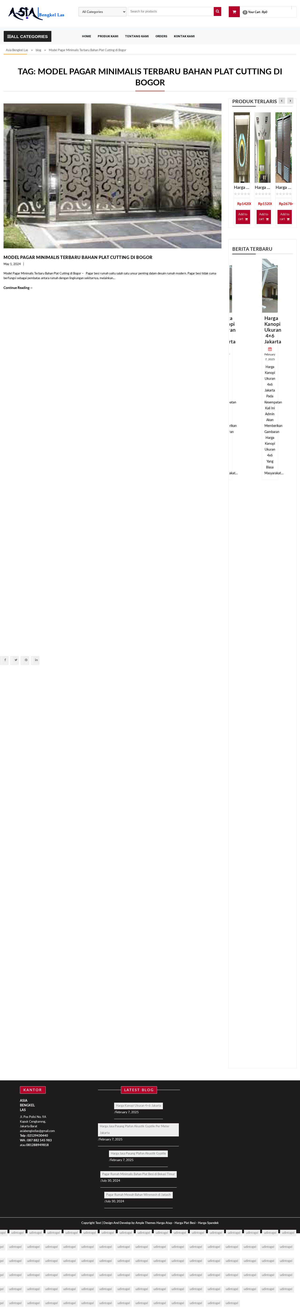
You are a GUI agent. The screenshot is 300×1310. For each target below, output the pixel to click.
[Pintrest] (26, 660)
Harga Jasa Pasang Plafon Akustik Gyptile (138, 1153)
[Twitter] (16, 660)
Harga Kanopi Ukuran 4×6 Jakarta (265, 330)
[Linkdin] (36, 660)
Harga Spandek (208, 1223)
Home (86, 36)
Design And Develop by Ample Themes (129, 1223)
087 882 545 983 (39, 1140)
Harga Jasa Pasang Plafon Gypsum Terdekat (242, 188)
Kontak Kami (184, 36)
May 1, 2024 (12, 264)
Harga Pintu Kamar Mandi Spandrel (283, 188)
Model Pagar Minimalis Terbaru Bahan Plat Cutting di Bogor (78, 258)
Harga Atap (164, 1223)
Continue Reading (18, 288)
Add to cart (242, 217)
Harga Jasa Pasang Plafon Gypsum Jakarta (262, 188)
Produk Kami (108, 36)
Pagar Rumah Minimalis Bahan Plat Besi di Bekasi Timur (138, 1174)
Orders (161, 36)
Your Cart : (254, 12)
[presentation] (282, 101)
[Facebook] (5, 660)
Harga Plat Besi (185, 1223)
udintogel (17, 1232)
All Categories (29, 36)
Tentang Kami (137, 36)
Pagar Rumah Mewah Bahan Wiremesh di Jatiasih (138, 1194)
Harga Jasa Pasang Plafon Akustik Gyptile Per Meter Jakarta (134, 1130)
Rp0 (264, 12)
